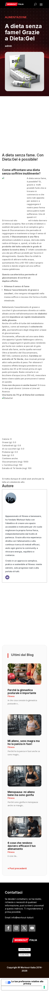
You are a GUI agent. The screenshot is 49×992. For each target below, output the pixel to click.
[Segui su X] (24, 928)
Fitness (11, 696)
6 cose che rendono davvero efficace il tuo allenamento (22, 846)
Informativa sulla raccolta (16, 988)
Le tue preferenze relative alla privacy (27, 982)
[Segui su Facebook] (8, 928)
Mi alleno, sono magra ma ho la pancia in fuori (24, 742)
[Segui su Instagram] (16, 928)
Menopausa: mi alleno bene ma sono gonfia (21, 793)
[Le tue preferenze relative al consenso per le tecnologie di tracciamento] (44, 987)
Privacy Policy (24, 949)
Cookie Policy (25, 955)
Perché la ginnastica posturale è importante (22, 692)
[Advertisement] (24, 124)
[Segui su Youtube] (32, 928)
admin (8, 46)
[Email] (7, 577)
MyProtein (23, 220)
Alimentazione (16, 17)
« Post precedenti (17, 868)
